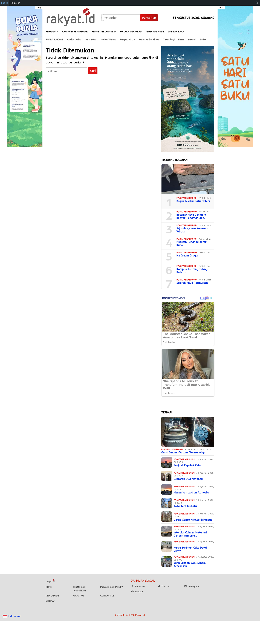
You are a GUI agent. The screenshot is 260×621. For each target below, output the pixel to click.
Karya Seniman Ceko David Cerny (190, 549)
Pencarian (149, 18)
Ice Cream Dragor (187, 255)
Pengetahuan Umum (187, 198)
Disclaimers (53, 595)
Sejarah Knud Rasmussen (192, 282)
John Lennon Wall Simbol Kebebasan (190, 564)
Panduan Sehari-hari (172, 449)
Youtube (139, 591)
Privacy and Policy (111, 586)
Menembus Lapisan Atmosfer (191, 492)
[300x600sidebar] (187, 99)
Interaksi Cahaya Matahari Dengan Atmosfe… (190, 534)
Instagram (193, 586)
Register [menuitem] (15, 2)
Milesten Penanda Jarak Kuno (191, 243)
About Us (78, 595)
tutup (39, 7)
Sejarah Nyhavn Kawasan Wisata (192, 230)
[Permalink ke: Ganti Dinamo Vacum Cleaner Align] (187, 432)
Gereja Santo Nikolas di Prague (193, 519)
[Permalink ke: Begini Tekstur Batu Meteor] (187, 179)
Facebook (140, 586)
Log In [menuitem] (4, 2)
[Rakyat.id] (71, 17)
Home (49, 586)
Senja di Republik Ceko (187, 465)
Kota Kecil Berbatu (185, 506)
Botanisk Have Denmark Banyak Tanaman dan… (191, 216)
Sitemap (50, 600)
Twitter (165, 586)
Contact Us (107, 595)
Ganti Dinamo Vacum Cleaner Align (183, 452)
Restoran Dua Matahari (188, 479)
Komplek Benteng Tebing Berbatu (192, 271)
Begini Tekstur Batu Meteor (193, 201)
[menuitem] (257, 3)
